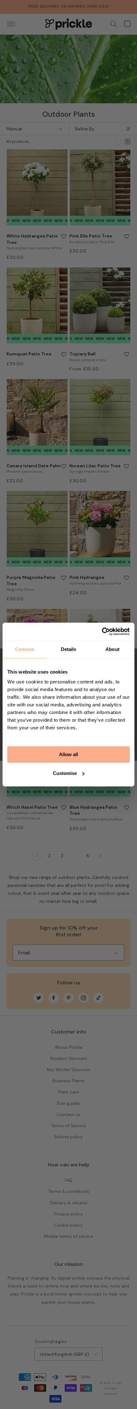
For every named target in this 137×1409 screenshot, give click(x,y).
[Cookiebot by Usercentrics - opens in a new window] (102, 631)
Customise (65, 773)
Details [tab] (68, 649)
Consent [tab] (24, 649)
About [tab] (112, 649)
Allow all (68, 754)
